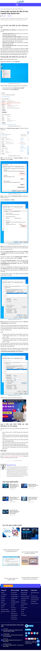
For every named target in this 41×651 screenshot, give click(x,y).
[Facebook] (26, 633)
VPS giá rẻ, (6, 456)
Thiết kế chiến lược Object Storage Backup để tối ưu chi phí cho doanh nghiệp (14, 512)
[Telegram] (34, 633)
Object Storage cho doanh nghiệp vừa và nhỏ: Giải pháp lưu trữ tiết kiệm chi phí (14, 486)
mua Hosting (11, 456)
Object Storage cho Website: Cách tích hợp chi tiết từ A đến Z (33, 485)
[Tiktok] (37, 633)
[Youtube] (31, 633)
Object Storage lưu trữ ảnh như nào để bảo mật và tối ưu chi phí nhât (33, 499)
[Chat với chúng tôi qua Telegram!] (38, 645)
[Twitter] (29, 633)
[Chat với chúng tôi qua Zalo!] (38, 642)
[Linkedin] (26, 635)
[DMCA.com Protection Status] (32, 630)
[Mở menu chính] (17, 4)
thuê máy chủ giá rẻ (19, 456)
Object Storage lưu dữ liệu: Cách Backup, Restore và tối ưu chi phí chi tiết (15, 499)
